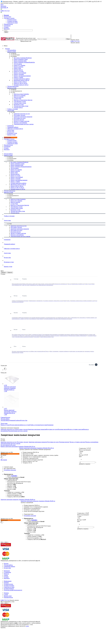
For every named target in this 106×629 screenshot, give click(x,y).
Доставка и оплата (9, 18)
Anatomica (14, 475)
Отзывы (6, 27)
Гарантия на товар (9, 587)
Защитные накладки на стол (9, 429)
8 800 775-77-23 (5, 10)
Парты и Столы (5, 425)
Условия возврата (9, 588)
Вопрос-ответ (8, 596)
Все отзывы (91, 364)
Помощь (6, 582)
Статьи (6, 594)
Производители (8, 24)
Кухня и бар (23, 420)
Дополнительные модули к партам (17, 431)
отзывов (4, 459)
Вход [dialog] (2, 4)
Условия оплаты (11, 140)
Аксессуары (43, 425)
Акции (6, 575)
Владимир (4, 7)
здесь (27, 626)
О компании (7, 572)
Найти (6, 32)
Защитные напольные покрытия (37, 429)
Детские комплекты (15, 425)
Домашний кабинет (14, 420)
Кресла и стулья (25, 425)
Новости (6, 573)
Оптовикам (7, 25)
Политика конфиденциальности (13, 590)
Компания (7, 570)
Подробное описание (10, 470)
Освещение (50, 425)
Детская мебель (5, 420)
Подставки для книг (22, 429)
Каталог (7, 48)
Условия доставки (12, 142)
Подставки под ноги (52, 429)
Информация (7, 581)
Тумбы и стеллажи (35, 425)
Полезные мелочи (63, 429)
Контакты (3, 6)
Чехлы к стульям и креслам (75, 429)
